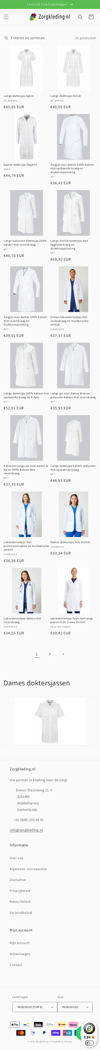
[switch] (89, 1043)
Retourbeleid (20, 901)
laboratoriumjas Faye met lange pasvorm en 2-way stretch (71, 620)
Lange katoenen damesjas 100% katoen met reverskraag (25, 242)
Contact (16, 965)
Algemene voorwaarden (28, 869)
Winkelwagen (20, 954)
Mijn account (20, 943)
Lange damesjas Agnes (19, 96)
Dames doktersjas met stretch (70, 542)
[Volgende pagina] (63, 654)
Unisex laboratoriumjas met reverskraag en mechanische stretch (69, 320)
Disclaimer (18, 880)
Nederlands (70, 1007)
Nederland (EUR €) (30, 1007)
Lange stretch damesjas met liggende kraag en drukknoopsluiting (69, 244)
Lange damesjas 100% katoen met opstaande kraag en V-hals (26, 395)
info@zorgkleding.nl (26, 830)
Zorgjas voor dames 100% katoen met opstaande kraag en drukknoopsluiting (72, 168)
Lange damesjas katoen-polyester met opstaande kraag (73, 467)
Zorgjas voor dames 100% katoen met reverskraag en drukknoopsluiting (25, 320)
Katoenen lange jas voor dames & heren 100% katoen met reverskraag (26, 469)
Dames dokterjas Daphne (20, 164)
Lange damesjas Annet (65, 96)
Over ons (17, 858)
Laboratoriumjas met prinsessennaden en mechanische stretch (26, 545)
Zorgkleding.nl (43, 1041)
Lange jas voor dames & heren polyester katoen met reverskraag (73, 395)
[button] (6, 17)
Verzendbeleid (21, 912)
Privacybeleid (20, 890)
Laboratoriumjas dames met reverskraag (22, 620)
